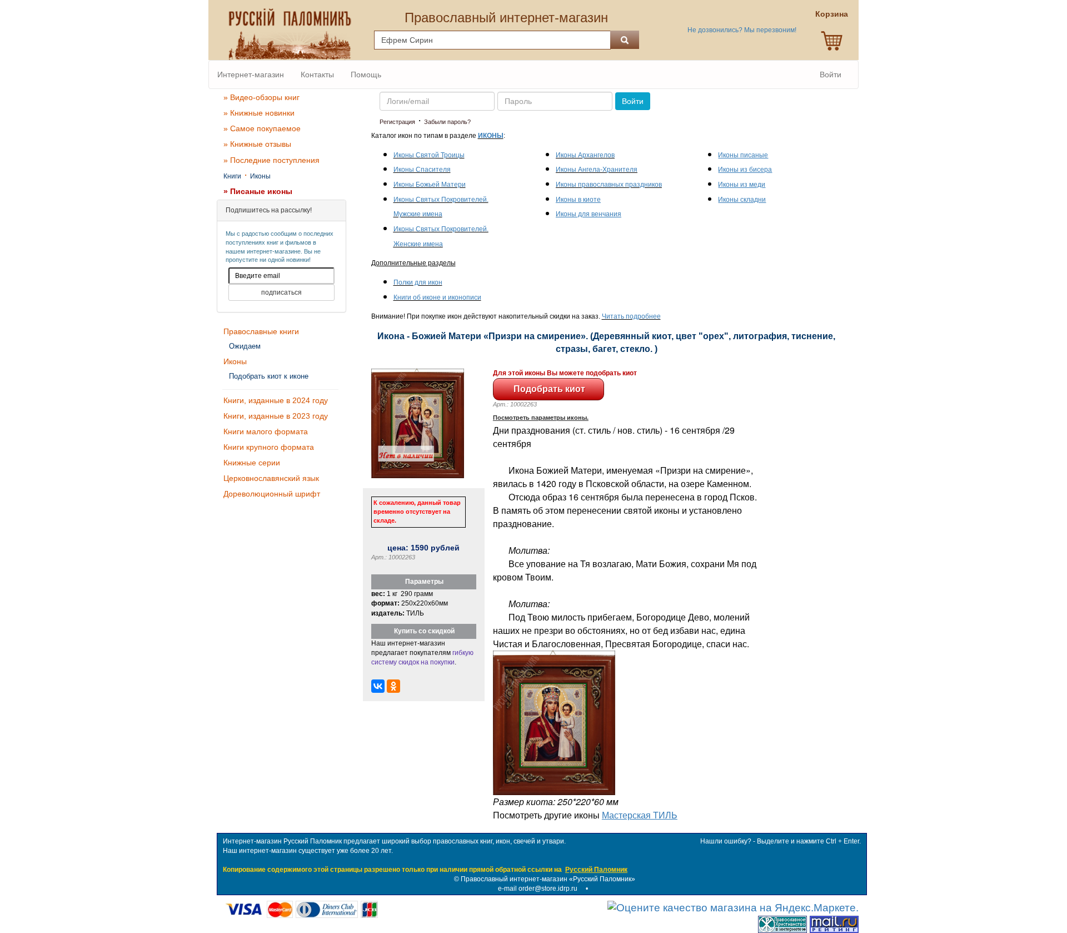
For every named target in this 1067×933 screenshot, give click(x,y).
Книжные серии (251, 462)
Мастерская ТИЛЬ (639, 814)
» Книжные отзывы (257, 144)
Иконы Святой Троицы (429, 155)
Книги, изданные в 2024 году (275, 400)
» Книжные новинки (259, 112)
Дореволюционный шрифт (271, 493)
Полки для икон (417, 282)
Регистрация (397, 121)
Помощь (366, 74)
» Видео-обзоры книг (261, 97)
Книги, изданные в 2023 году (275, 415)
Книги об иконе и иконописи (437, 297)
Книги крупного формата (268, 447)
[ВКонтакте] (378, 686)
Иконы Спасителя (422, 169)
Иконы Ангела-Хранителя (596, 169)
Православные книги (261, 331)
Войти (830, 74)
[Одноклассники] (393, 686)
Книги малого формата (265, 431)
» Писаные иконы (257, 191)
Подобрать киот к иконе (268, 376)
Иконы (260, 176)
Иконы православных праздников (609, 184)
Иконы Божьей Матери (429, 184)
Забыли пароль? (447, 121)
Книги (232, 176)
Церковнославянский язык (271, 478)
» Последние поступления (271, 160)
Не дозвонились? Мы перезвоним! (741, 30)
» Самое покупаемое (262, 128)
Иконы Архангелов (585, 155)
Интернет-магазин (250, 74)
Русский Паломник (596, 870)
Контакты (317, 74)
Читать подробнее (631, 316)
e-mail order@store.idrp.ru (537, 888)
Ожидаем (245, 346)
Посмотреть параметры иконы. (541, 417)
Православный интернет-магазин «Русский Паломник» (548, 879)
